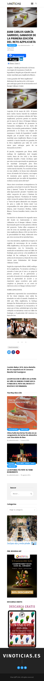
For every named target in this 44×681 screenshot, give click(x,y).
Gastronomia (13, 347)
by (24, 45)
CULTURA (11, 463)
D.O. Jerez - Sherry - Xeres (26, 463)
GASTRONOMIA (13, 429)
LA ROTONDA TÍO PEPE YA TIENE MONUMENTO (20, 471)
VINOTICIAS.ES (22, 656)
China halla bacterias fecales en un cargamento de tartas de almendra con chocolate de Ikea (22, 435)
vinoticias (12, 45)
